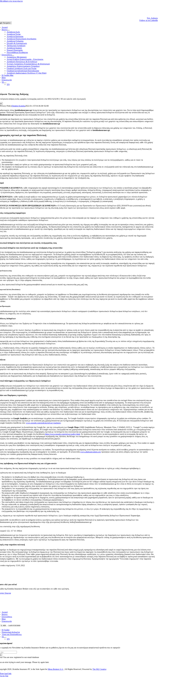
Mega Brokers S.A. (55, 669)
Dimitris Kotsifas (18, 106)
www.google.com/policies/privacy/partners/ (43, 423)
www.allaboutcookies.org (90, 452)
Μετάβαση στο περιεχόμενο (11, 1)
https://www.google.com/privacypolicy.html (62, 434)
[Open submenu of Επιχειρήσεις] (13, 55)
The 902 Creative (99, 669)
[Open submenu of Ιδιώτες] (9, 30)
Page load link (5, 673)
